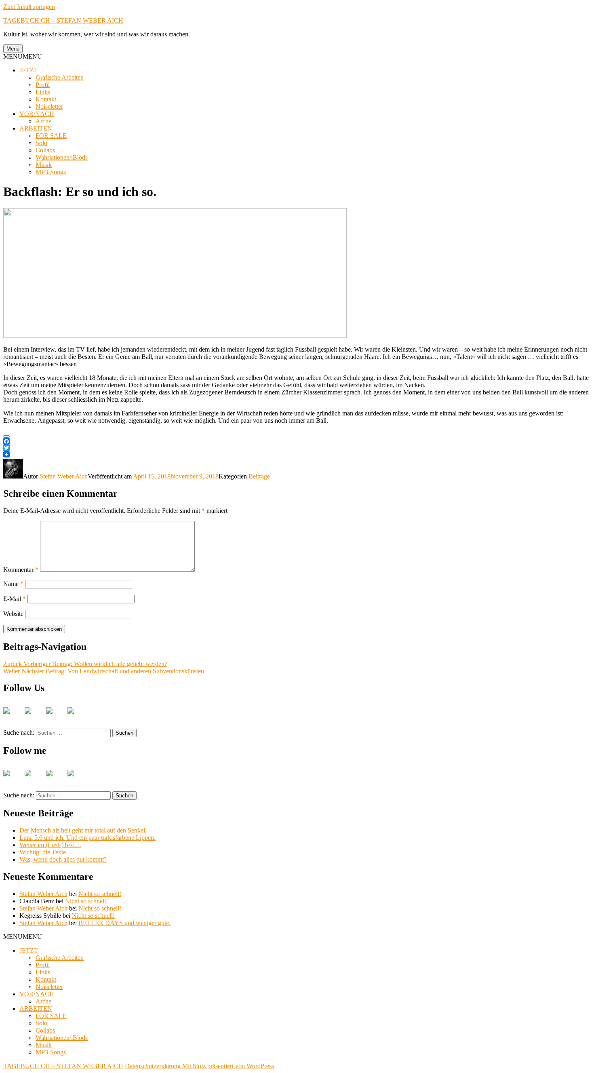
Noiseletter (49, 106)
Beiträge (259, 476)
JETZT (28, 70)
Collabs (45, 150)
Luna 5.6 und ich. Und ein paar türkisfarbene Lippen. (87, 837)
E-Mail (14, 598)
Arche (43, 121)
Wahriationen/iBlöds (62, 157)
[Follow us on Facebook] (13, 717)
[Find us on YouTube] (55, 717)
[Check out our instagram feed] (77, 717)
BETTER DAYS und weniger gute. (124, 922)
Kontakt (46, 99)
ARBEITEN (35, 128)
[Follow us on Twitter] (34, 717)
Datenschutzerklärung (153, 1065)
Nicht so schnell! (99, 893)
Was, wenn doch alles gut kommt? (63, 859)
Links (43, 92)
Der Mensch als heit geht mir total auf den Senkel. (83, 830)
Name (13, 583)
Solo (41, 142)
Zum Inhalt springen (29, 6)
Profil (43, 84)
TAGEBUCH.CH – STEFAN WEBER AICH (63, 20)
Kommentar (20, 569)
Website (13, 613)
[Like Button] (6, 436)
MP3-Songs (51, 172)
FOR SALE (51, 135)
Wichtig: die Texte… (45, 852)
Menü (12, 49)
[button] (22, 56)
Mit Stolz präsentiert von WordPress (228, 1065)
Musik (44, 164)
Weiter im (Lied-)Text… (50, 844)
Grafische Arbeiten (60, 77)
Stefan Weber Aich (64, 476)
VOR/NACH (36, 113)
